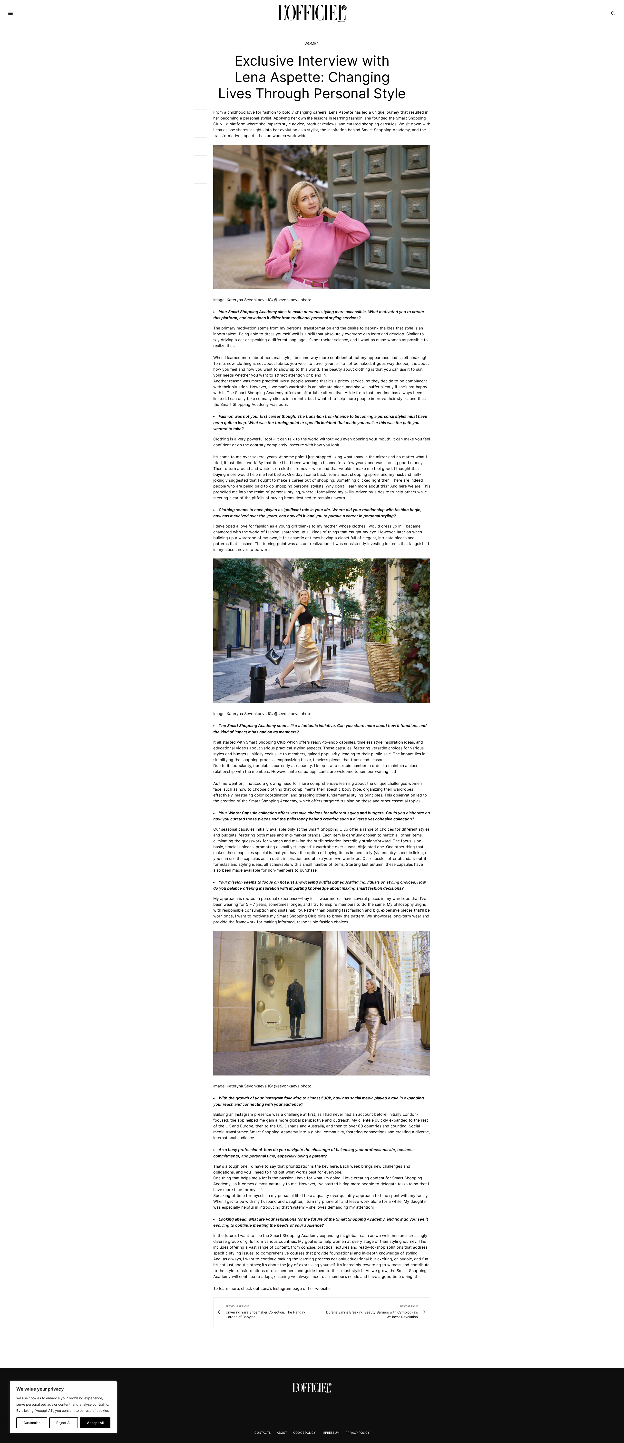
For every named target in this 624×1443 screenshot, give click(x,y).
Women (312, 43)
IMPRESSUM (331, 1432)
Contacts (262, 1432)
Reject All (63, 1423)
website (322, 1288)
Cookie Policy (304, 1432)
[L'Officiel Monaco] (312, 13)
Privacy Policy (358, 1432)
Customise (31, 1423)
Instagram (282, 1288)
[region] (63, 1407)
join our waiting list (377, 771)
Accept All (95, 1423)
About (282, 1432)
